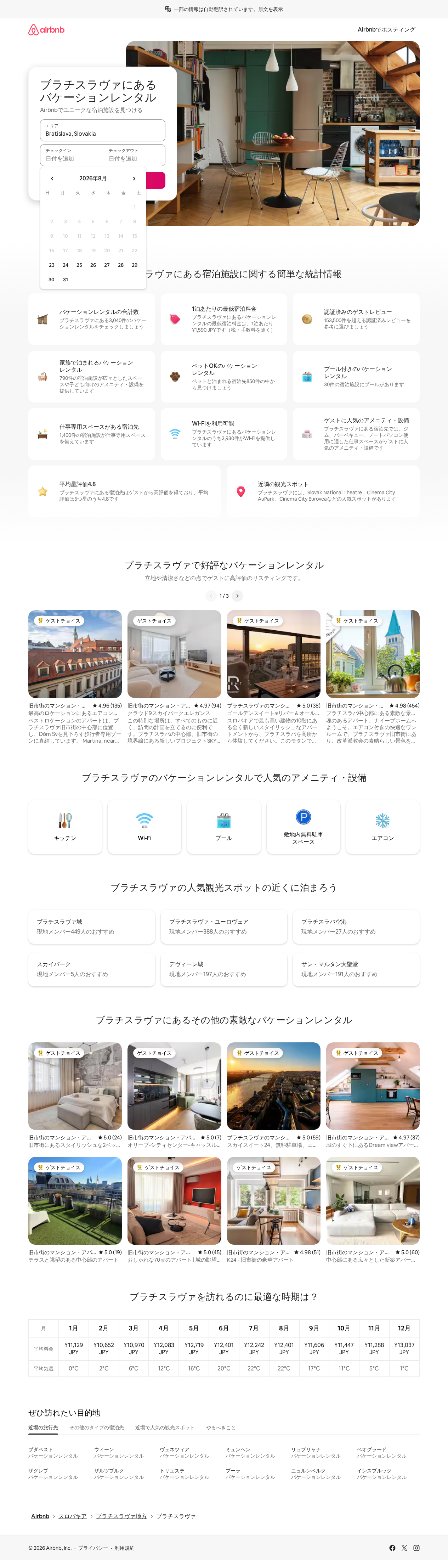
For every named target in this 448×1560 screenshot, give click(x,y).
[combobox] (103, 133)
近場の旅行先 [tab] (43, 1427)
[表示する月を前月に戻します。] (52, 178)
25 (79, 265)
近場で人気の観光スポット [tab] (165, 1427)
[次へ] (237, 596)
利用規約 (125, 1548)
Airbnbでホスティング (386, 29)
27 (107, 265)
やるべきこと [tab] (221, 1427)
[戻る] (211, 596)
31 (65, 279)
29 (134, 265)
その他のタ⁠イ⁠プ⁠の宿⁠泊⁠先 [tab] (96, 1427)
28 (121, 265)
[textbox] (71, 158)
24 (65, 265)
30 (52, 279)
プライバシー (93, 1548)
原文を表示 (270, 9)
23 (52, 265)
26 (93, 265)
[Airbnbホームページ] (46, 29)
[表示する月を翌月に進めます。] (134, 178)
